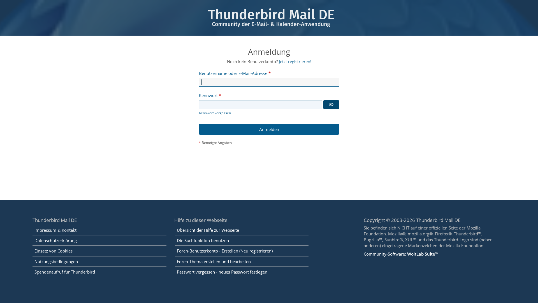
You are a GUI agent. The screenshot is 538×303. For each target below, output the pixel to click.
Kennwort (208, 95)
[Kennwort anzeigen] (331, 104)
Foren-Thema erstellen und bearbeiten (214, 261)
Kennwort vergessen (215, 113)
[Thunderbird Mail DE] (269, 18)
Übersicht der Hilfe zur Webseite (208, 230)
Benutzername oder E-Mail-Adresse (233, 73)
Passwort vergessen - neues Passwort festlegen (222, 272)
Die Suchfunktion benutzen (203, 240)
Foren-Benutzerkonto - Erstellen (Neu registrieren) (225, 251)
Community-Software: (401, 254)
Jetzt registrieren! (295, 61)
